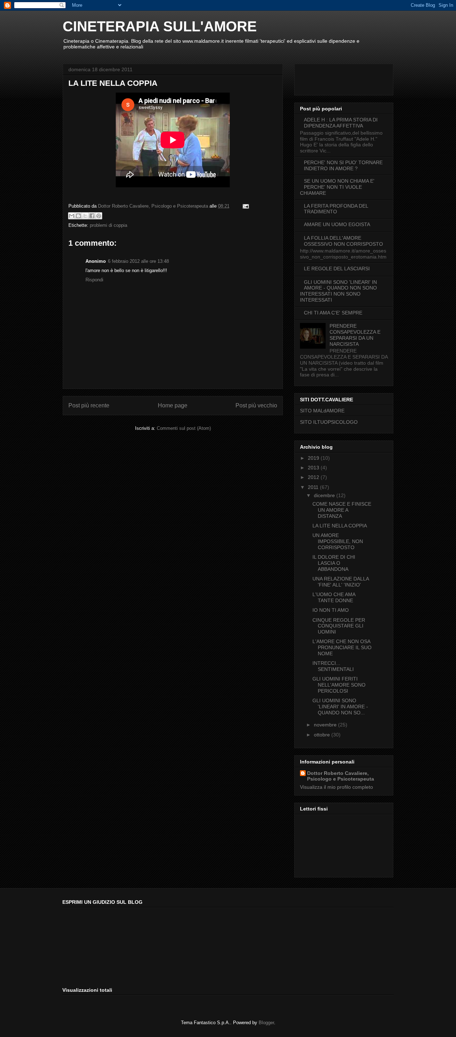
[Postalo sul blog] (78, 215)
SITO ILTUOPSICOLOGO (329, 422)
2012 (314, 477)
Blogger (266, 1022)
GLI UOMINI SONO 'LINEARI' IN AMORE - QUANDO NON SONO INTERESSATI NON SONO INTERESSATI (338, 291)
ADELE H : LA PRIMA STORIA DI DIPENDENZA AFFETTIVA (341, 123)
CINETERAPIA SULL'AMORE (160, 26)
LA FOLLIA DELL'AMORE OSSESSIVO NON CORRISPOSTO (343, 241)
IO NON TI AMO (330, 610)
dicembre (325, 495)
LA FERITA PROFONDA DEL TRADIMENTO (336, 209)
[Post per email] (244, 206)
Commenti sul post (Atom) (184, 428)
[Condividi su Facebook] (91, 215)
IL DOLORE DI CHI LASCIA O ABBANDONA (333, 563)
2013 (314, 467)
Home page (172, 405)
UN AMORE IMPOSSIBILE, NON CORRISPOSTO (337, 541)
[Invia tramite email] (71, 215)
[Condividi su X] (85, 215)
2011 (314, 487)
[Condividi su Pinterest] (98, 215)
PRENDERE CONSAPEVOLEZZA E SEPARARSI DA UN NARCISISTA (355, 334)
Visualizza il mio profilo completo (336, 787)
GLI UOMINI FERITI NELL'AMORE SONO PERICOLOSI (339, 685)
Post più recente (88, 405)
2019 (314, 458)
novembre (326, 725)
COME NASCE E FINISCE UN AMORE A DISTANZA (341, 510)
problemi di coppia (108, 225)
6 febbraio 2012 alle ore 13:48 (138, 261)
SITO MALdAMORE (322, 410)
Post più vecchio (256, 405)
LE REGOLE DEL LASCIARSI (337, 268)
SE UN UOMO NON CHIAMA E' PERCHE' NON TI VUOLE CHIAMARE (337, 187)
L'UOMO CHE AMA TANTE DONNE (333, 597)
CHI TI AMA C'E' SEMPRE (333, 313)
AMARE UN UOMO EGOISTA (337, 224)
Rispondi (94, 279)
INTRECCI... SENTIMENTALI (333, 666)
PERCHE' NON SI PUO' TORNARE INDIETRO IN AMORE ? (343, 165)
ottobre (322, 735)
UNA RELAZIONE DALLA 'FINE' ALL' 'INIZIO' (340, 582)
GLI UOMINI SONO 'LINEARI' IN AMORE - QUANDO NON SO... (340, 706)
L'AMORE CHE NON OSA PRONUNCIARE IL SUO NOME (342, 647)
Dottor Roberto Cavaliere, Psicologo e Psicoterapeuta (340, 776)
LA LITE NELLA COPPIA (339, 525)
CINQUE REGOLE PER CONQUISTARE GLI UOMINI (338, 626)
